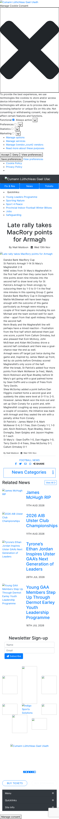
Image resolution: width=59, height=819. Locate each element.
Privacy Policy (14, 166)
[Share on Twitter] (21, 463)
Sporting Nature (15, 200)
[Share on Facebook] (16, 463)
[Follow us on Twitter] (30, 771)
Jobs (9, 211)
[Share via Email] (26, 463)
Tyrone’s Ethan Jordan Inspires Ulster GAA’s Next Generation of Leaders (40, 556)
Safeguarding (13, 214)
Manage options (15, 137)
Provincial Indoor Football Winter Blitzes (29, 207)
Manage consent (10, 816)
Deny (15, 154)
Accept (5, 154)
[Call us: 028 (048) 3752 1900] (24, 771)
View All (50, 482)
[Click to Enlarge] (29, 254)
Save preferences (11, 159)
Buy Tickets (15, 783)
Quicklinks (11, 800)
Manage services (15, 140)
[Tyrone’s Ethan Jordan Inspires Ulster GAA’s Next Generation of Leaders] (13, 548)
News (29, 186)
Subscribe (15, 656)
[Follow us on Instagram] (33, 771)
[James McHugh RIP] (13, 492)
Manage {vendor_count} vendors (24, 144)
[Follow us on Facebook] (28, 771)
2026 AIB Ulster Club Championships (42, 520)
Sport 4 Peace (14, 204)
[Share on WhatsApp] (31, 463)
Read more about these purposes (25, 148)
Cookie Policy (14, 163)
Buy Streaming (44, 783)
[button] (29, 49)
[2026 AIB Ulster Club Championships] (13, 517)
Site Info (10, 807)
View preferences (32, 154)
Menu (8, 793)
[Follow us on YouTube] (35, 771)
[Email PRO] (26, 771)
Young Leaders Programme (21, 196)
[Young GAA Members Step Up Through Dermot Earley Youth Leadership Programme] (13, 594)
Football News (29, 460)
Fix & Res (10, 186)
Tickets (49, 186)
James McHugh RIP (38, 495)
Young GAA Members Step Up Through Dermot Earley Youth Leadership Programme (41, 602)
